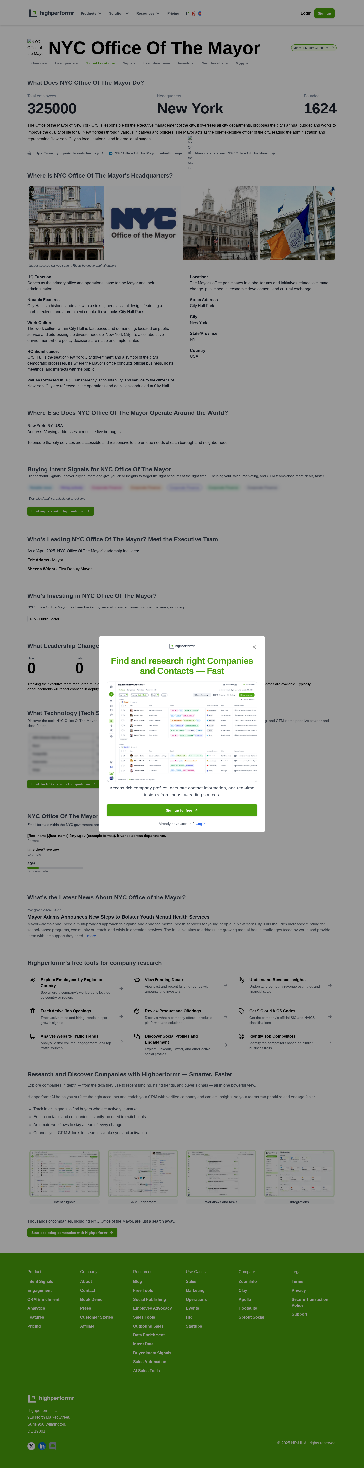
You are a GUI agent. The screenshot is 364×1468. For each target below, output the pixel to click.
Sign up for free (179, 810)
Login (201, 823)
